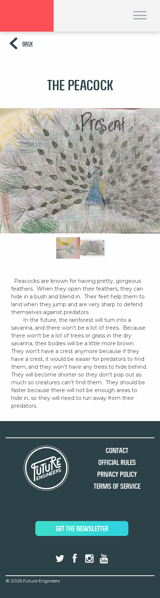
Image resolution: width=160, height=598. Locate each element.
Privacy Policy (117, 474)
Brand (27, 16)
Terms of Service (117, 486)
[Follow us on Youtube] (104, 558)
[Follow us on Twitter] (60, 558)
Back (27, 44)
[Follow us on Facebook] (74, 558)
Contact (117, 451)
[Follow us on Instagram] (89, 558)
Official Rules (117, 462)
